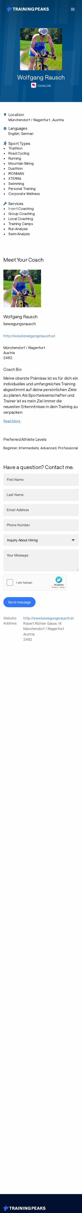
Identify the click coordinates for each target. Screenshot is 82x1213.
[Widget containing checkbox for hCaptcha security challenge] (35, 582)
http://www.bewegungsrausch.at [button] (29, 336)
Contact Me (44, 85)
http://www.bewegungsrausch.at (48, 618)
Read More (11, 421)
